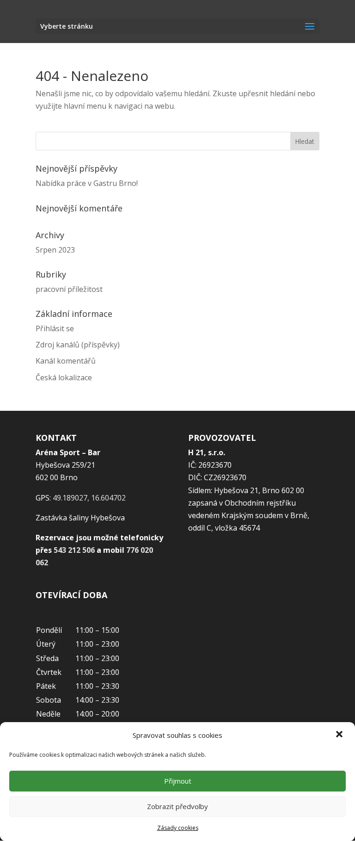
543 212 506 (74, 550)
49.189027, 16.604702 (89, 498)
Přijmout (177, 780)
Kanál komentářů (66, 361)
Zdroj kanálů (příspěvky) (78, 345)
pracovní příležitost (69, 289)
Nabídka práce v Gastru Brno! (87, 183)
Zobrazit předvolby (177, 806)
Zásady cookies (177, 828)
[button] (340, 735)
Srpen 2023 (55, 250)
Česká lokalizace (64, 377)
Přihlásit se (55, 328)
